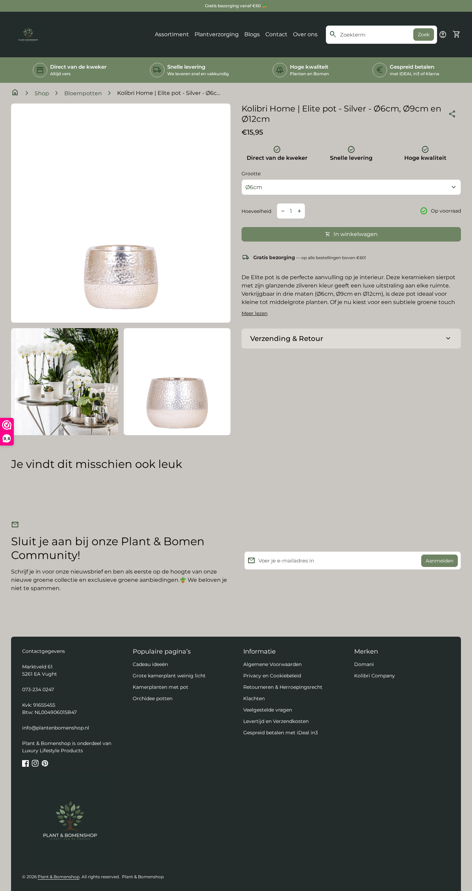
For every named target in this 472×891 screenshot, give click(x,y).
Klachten (254, 698)
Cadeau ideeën (150, 664)
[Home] (28, 34)
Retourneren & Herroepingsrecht (282, 687)
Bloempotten (83, 93)
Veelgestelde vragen (267, 710)
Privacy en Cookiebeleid (272, 676)
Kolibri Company (374, 676)
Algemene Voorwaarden (272, 664)
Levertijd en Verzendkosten (276, 721)
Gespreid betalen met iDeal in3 (280, 733)
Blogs (252, 34)
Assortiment (172, 34)
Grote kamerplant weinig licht (169, 676)
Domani (364, 664)
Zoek (423, 34)
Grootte (251, 173)
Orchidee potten (152, 698)
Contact (276, 34)
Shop (42, 93)
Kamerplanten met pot (160, 687)
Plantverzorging (217, 34)
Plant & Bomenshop (58, 876)
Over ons (305, 34)
